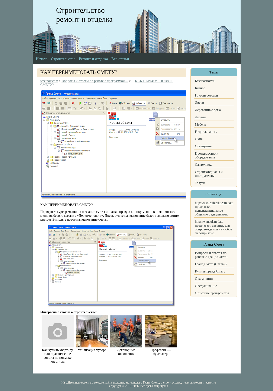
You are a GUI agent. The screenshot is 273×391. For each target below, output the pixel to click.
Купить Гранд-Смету (210, 271)
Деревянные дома (208, 110)
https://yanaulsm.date (209, 221)
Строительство (63, 59)
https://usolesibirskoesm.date (214, 203)
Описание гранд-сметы (212, 293)
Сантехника (203, 164)
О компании (204, 278)
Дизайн (200, 117)
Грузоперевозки (206, 95)
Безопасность (204, 81)
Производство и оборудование (206, 155)
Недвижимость (206, 131)
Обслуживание (206, 286)
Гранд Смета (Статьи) (211, 264)
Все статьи (120, 59)
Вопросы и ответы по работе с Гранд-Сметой (211, 255)
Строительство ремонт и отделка (84, 14)
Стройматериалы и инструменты (209, 173)
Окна (199, 139)
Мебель (200, 124)
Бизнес (200, 88)
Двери (199, 102)
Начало (42, 59)
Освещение (203, 146)
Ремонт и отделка (93, 59)
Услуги (200, 183)
